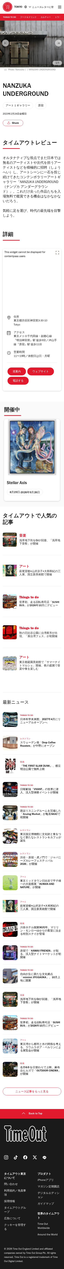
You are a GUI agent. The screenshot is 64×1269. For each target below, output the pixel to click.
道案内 (17, 371)
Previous (5, 43)
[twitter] (35, 1157)
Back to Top (35, 1113)
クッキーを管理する (15, 1227)
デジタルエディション (48, 1195)
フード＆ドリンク (28, 17)
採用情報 (9, 1201)
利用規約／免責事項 (15, 1193)
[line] (44, 1157)
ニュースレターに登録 (43, 7)
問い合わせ (11, 1184)
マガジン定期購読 (48, 1186)
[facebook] (25, 1157)
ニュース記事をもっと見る (31, 1091)
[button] (57, 252)
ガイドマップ (46, 1204)
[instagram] (6, 1157)
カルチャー (46, 17)
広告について (12, 1218)
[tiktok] (16, 1157)
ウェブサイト (40, 371)
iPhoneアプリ (46, 1180)
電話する (18, 381)
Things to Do (9, 17)
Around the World (48, 1235)
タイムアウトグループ (15, 1210)
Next (58, 43)
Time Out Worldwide (44, 1226)
